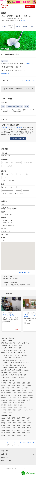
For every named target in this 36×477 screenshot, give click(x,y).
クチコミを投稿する (18, 138)
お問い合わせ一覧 (11, 468)
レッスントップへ (30, 6)
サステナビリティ (20, 468)
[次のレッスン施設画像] (34, 314)
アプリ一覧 (4, 468)
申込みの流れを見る (27, 80)
